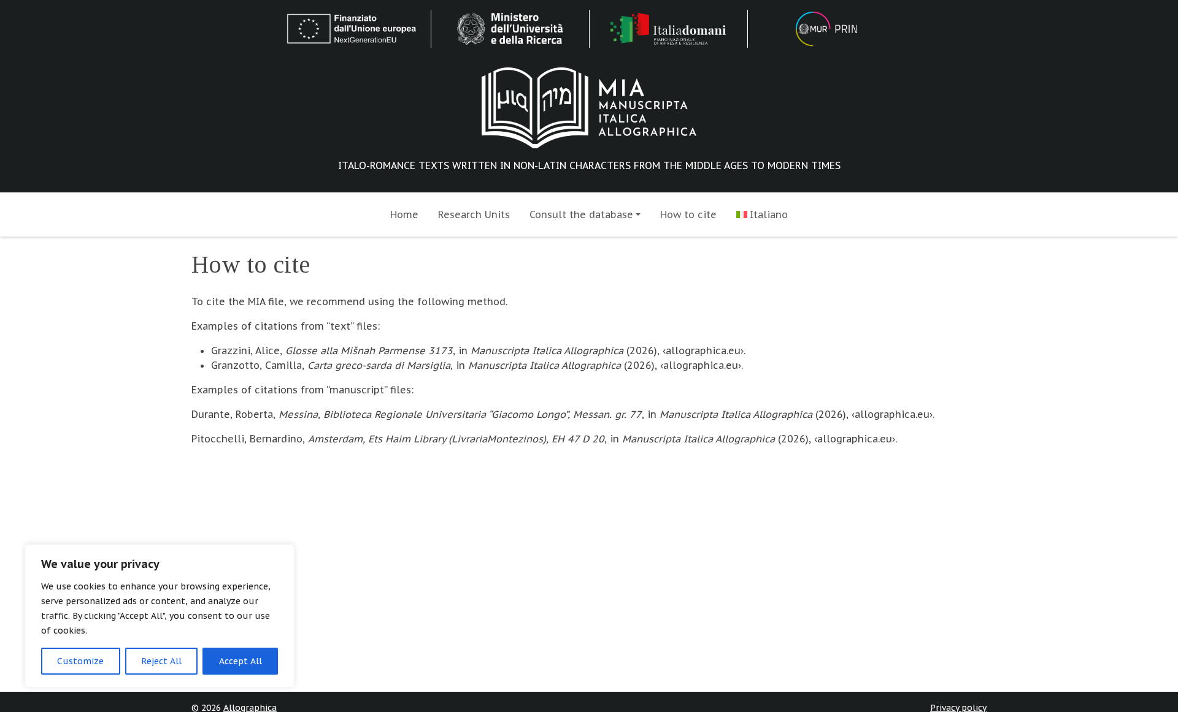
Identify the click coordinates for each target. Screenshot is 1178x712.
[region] (159, 615)
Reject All (161, 661)
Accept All (240, 661)
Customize (80, 661)
